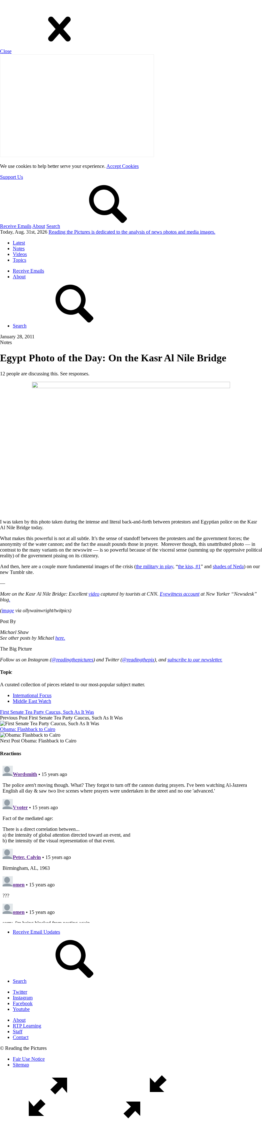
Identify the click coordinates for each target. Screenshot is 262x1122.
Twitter (20, 992)
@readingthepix (138, 659)
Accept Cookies (122, 166)
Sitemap (21, 1064)
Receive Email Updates (36, 932)
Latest (19, 242)
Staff (17, 1031)
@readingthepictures (72, 659)
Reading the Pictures (132, 232)
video (94, 594)
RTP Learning (27, 1025)
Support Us (11, 177)
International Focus (32, 695)
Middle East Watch (32, 701)
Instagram (23, 997)
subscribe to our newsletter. (194, 659)
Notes (19, 248)
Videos (20, 254)
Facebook (23, 1003)
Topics (19, 260)
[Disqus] (131, 843)
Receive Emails (15, 226)
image (8, 610)
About (38, 226)
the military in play (154, 566)
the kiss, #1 (189, 566)
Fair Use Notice (29, 1059)
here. (60, 638)
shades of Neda (228, 566)
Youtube (21, 1009)
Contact (20, 1037)
